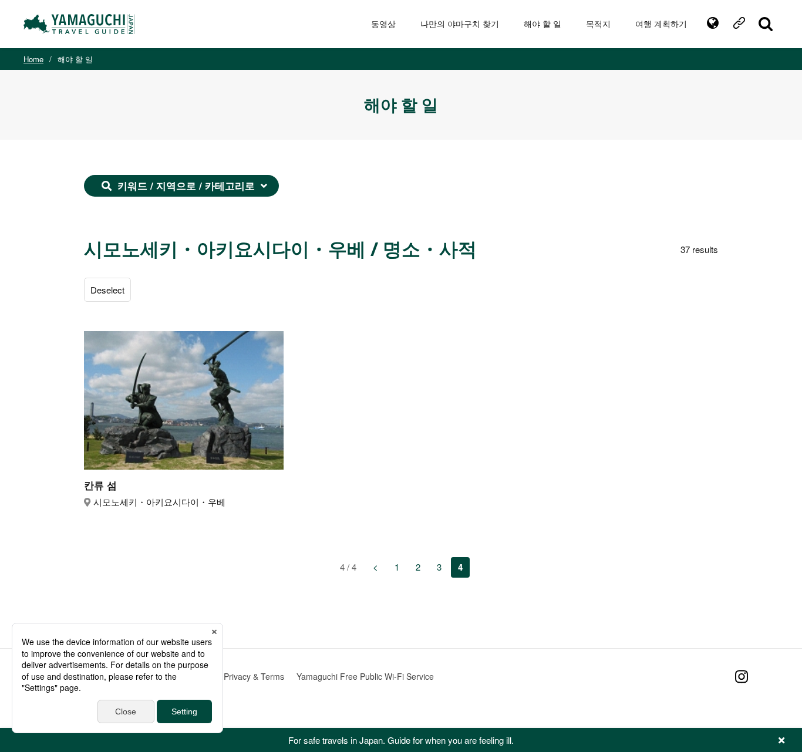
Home (33, 59)
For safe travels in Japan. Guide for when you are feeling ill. (401, 740)
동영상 (383, 23)
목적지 (598, 23)
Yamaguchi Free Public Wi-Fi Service (365, 676)
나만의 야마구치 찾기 (459, 23)
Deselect (107, 290)
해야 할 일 (542, 23)
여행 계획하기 (661, 23)
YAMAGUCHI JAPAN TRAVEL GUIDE (80, 24)
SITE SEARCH (766, 24)
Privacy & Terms (254, 676)
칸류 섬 (100, 484)
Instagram (741, 676)
